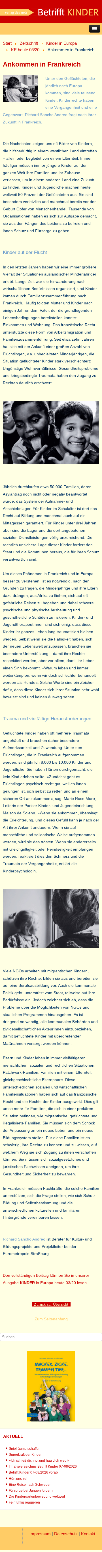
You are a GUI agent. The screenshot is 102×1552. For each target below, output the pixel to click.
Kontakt (88, 1533)
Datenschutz (66, 1533)
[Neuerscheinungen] (51, 1420)
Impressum (40, 1533)
